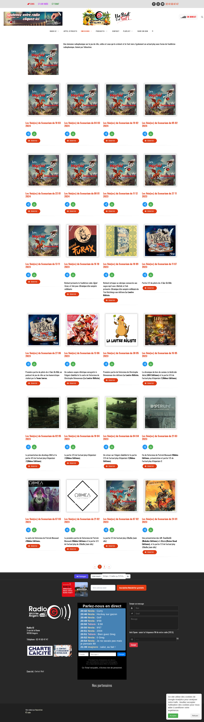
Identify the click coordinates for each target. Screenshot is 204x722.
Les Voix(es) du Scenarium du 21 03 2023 (159, 437)
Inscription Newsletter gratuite (131, 587)
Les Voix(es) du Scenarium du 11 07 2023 (159, 265)
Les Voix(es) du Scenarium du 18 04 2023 (82, 437)
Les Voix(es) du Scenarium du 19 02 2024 (120, 124)
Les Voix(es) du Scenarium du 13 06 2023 (82, 354)
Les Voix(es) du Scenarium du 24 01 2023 (159, 520)
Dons (32, 3)
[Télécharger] (34, 133)
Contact (115, 31)
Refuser (195, 716)
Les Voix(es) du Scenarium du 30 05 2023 (121, 354)
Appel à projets (70, 31)
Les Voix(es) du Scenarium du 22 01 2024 (43, 194)
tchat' (56, 3)
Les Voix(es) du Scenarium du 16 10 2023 (81, 265)
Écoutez (33, 141)
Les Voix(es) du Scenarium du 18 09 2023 (120, 265)
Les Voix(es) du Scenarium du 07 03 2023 (43, 520)
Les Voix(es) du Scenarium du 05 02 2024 (160, 124)
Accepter (173, 716)
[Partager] (28, 133)
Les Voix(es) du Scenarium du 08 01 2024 (82, 194)
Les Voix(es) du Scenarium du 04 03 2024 (82, 124)
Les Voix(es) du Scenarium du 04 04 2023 (121, 437)
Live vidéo (44, 3)
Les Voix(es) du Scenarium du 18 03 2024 (43, 124)
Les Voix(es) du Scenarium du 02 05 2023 (43, 437)
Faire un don (142, 31)
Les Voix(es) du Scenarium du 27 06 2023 (43, 354)
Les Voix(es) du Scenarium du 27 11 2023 (159, 194)
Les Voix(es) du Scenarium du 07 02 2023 (121, 520)
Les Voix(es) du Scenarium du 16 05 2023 (159, 354)
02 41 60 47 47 (172, 4)
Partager (81, 576)
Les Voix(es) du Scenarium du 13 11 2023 (43, 265)
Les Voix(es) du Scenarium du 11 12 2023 (120, 194)
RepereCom (38, 710)
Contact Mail (39, 671)
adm (29, 712)
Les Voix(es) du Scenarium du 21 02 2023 (82, 520)
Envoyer (133, 644)
